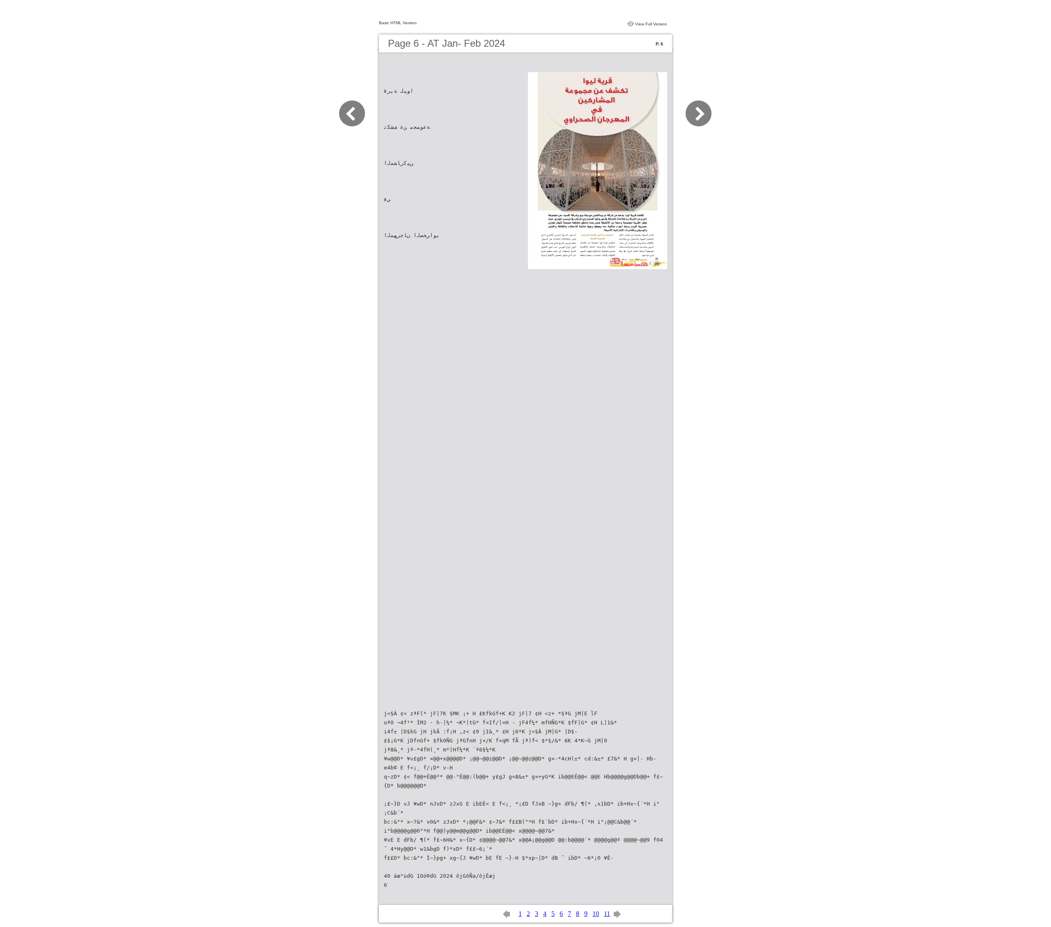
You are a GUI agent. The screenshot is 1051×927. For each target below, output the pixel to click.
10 (595, 913)
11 (607, 913)
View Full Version (651, 24)
